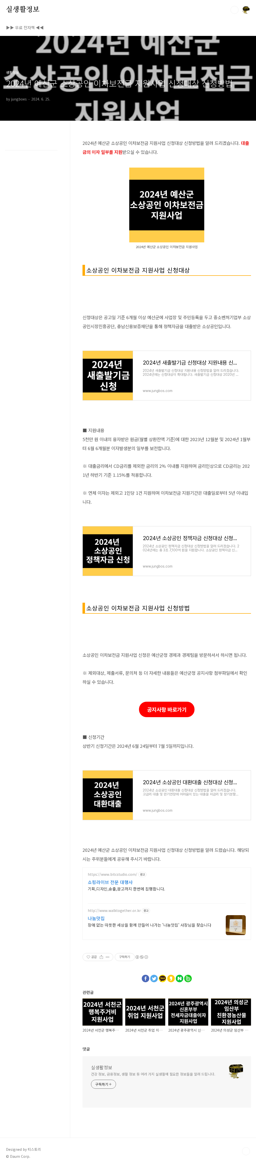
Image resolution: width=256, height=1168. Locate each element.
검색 (234, 10)
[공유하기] (101, 957)
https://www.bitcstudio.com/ (112, 874)
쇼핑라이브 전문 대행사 (110, 882)
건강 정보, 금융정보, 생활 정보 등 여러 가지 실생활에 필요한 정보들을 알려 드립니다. (153, 1073)
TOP (246, 1151)
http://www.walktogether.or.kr (114, 910)
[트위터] (154, 977)
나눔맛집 (96, 918)
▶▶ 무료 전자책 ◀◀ (25, 27)
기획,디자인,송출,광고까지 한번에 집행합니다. (126, 888)
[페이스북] (145, 977)
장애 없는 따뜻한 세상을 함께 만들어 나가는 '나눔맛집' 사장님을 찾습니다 (149, 925)
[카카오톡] (162, 977)
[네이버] (179, 977)
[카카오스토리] (171, 977)
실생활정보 (23, 9)
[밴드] (188, 977)
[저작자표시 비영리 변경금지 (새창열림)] (141, 957)
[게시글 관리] (107, 957)
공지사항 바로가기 (166, 709)
